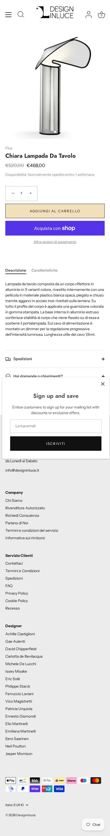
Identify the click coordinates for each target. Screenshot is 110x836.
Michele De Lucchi (20, 663)
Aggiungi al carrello (55, 211)
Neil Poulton (15, 746)
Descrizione (15, 270)
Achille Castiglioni (20, 633)
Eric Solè (12, 678)
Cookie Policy (16, 600)
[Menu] (8, 15)
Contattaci (14, 563)
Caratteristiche (45, 270)
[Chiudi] (103, 384)
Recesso (12, 608)
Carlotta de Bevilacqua (23, 656)
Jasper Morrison (18, 753)
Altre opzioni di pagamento (55, 242)
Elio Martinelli (16, 723)
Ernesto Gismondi (20, 716)
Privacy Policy (16, 593)
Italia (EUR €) (14, 805)
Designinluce (25, 815)
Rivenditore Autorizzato (25, 508)
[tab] (18, 270)
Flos (8, 148)
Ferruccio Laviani (19, 693)
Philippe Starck (17, 686)
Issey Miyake (16, 671)
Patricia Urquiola (18, 708)
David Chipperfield (20, 648)
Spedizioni (22, 358)
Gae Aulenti (15, 641)
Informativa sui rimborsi (25, 537)
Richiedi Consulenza (22, 515)
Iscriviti (55, 443)
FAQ (9, 585)
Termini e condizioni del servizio (31, 530)
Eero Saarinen (17, 738)
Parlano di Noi (16, 523)
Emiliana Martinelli (20, 731)
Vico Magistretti (18, 701)
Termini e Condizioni (22, 570)
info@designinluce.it (22, 470)
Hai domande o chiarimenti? (38, 375)
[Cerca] (21, 15)
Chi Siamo (13, 500)
